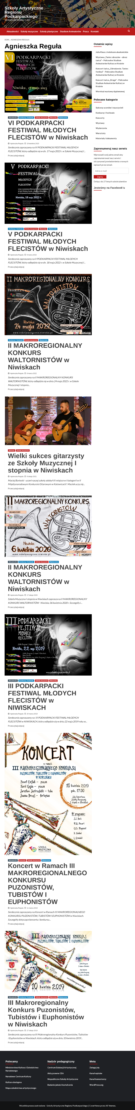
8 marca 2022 (32, 255)
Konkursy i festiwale (26, 117)
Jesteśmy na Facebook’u (109, 187)
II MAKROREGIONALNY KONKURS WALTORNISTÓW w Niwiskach (45, 356)
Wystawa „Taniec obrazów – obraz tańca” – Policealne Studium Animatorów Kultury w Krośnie (111, 60)
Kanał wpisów (96, 1073)
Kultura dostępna (14, 1082)
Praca (86, 31)
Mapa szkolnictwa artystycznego (21, 1088)
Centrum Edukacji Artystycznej (61, 1067)
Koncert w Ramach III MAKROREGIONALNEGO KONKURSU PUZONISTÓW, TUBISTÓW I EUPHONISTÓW (47, 883)
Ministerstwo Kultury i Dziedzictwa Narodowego (22, 1069)
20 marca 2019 (32, 714)
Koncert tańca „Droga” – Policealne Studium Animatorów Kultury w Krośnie (112, 83)
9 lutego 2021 (32, 476)
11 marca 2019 (32, 908)
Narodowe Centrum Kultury (18, 1076)
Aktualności (13, 31)
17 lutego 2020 (32, 595)
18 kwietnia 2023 (33, 144)
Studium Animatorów (70, 31)
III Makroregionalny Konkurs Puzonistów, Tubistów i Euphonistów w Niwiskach (46, 1013)
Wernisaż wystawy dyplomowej (110, 91)
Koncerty (22, 860)
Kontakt (95, 31)
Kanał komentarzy (98, 1079)
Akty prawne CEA (55, 1073)
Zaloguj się (94, 1067)
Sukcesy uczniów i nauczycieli (109, 107)
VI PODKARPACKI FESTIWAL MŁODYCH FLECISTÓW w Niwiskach (48, 130)
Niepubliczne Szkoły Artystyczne (62, 1079)
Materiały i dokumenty (106, 138)
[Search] (129, 31)
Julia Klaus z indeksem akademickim (112, 52)
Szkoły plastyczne (49, 31)
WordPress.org (96, 1085)
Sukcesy (12, 450)
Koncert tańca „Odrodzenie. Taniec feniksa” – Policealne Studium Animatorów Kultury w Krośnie (112, 71)
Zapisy (100, 176)
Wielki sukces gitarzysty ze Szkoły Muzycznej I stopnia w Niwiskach (46, 463)
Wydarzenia (63, 117)
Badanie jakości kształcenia (60, 1085)
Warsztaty (53, 117)
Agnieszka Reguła (16, 144)
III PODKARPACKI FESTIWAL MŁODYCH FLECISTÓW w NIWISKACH (42, 696)
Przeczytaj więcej (16, 155)
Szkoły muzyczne (29, 31)
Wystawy (100, 123)
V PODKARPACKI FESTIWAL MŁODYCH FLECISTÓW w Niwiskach (48, 241)
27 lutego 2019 (32, 1030)
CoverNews (94, 1105)
